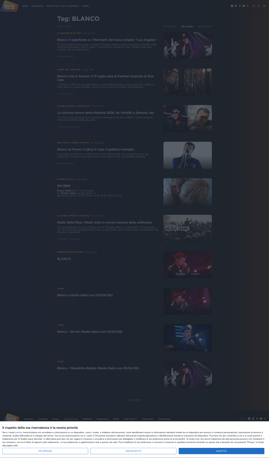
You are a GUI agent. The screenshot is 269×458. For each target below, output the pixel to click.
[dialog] (134, 439)
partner (18, 432)
